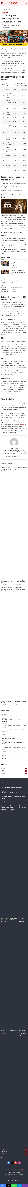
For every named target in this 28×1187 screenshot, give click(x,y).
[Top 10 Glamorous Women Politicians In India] (14, 861)
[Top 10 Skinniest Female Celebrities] (23, 973)
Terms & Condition (8, 1177)
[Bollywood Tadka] (14, 3)
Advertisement (16, 1177)
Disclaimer (20, 1174)
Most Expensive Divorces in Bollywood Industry (20, 701)
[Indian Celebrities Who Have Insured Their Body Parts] (7, 643)
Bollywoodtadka (16, 1172)
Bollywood (8, 9)
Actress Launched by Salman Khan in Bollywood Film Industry (18, 287)
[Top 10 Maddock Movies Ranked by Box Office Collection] (7, 523)
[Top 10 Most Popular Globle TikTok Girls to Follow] (14, 973)
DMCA (22, 1177)
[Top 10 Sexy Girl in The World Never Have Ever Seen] (14, 1085)
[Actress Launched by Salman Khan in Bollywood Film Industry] (5, 288)
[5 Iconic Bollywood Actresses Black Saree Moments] (5, 281)
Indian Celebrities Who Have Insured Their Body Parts (7, 701)
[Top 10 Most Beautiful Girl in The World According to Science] (23, 861)
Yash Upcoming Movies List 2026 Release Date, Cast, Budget (21, 581)
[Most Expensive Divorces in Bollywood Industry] (21, 643)
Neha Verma (6, 25)
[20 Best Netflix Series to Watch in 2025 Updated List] (5, 973)
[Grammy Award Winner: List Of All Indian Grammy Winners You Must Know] (5, 263)
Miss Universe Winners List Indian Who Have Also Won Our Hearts (18, 272)
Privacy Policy (14, 1174)
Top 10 (3, 768)
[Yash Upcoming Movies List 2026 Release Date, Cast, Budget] (21, 523)
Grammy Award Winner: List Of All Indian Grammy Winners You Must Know (19, 263)
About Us (7, 1174)
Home (4, 9)
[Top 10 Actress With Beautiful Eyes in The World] (5, 861)
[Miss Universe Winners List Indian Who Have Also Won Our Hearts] (5, 272)
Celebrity (4, 773)
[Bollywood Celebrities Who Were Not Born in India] (23, 1085)
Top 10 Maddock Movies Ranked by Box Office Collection (7, 581)
